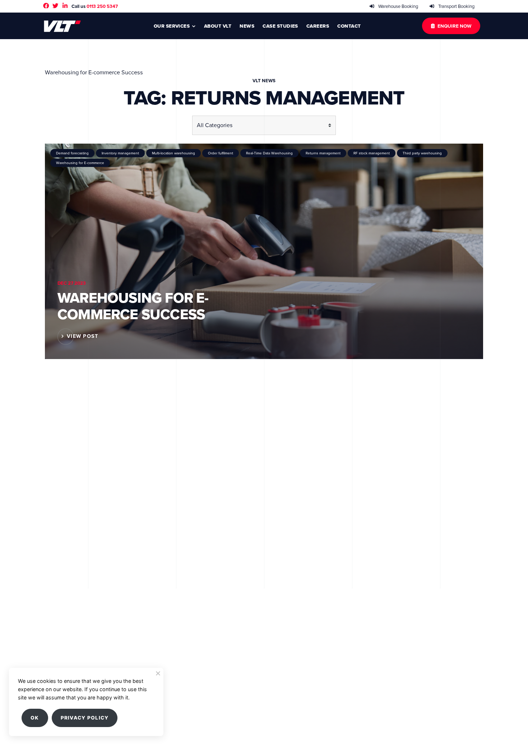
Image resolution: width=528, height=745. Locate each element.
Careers (317, 25)
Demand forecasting (72, 153)
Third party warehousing (422, 153)
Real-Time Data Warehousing (269, 153)
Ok (35, 718)
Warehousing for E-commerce (80, 163)
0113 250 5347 (102, 6)
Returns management (323, 153)
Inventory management (120, 153)
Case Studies (280, 25)
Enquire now (454, 25)
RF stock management (371, 153)
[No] (157, 673)
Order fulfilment (220, 153)
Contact (349, 25)
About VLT (217, 25)
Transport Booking (455, 6)
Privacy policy (85, 718)
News (247, 25)
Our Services (172, 25)
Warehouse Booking (397, 6)
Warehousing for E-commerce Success (133, 306)
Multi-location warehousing (173, 153)
